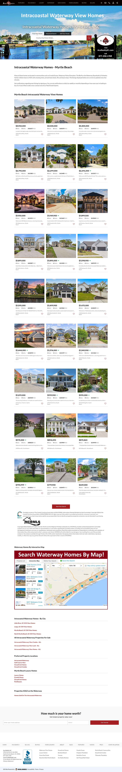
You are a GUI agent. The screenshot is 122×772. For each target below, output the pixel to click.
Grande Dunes (18, 677)
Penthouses (18, 681)
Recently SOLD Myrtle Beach (47, 758)
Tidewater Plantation (101, 755)
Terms (37, 769)
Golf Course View (20, 662)
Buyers (84, 3)
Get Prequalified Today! (83, 758)
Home (5, 744)
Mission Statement (8, 761)
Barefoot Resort (62, 753)
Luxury (41, 3)
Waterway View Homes (45, 750)
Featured (21, 3)
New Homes (61, 3)
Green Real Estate (44, 755)
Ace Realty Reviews (63, 758)
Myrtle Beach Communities (102, 750)
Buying (37, 744)
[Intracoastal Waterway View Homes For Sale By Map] (61, 580)
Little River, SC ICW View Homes (24, 623)
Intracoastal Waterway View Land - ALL (26, 646)
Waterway (50, 3)
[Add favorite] (42, 134)
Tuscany (60, 755)
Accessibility (30, 769)
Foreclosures (73, 3)
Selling (27, 744)
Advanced (51, 33)
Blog (71, 744)
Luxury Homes (43, 753)
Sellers (92, 3)
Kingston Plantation (82, 753)
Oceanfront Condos (20, 667)
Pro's (101, 744)
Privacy (41, 769)
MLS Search (32, 3)
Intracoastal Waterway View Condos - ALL (27, 642)
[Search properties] (89, 37)
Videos (92, 744)
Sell (64, 33)
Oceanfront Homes (20, 665)
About (62, 744)
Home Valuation (113, 744)
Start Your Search (61, 506)
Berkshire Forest (81, 755)
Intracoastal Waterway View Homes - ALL (27, 649)
